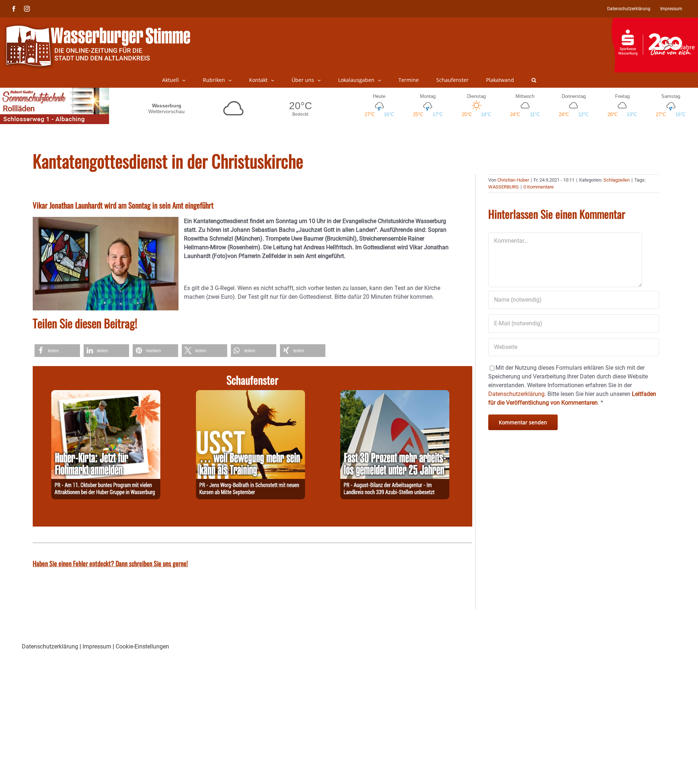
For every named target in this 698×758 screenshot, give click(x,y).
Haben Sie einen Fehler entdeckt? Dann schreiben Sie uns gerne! (110, 563)
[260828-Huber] (105, 394)
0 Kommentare (539, 187)
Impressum (97, 646)
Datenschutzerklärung (50, 646)
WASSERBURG (503, 187)
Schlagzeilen (616, 180)
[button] (534, 80)
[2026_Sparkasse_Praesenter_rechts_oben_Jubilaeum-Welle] (654, 21)
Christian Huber (513, 180)
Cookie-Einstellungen (142, 646)
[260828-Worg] (250, 394)
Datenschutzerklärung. (517, 393)
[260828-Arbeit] (394, 394)
